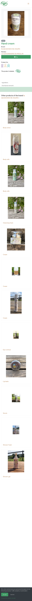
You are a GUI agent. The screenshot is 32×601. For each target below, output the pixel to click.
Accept (4, 594)
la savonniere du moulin (13, 96)
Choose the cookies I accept (8, 598)
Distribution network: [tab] (8, 85)
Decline (12, 594)
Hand (3, 40)
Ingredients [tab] (5, 82)
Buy (17, 57)
